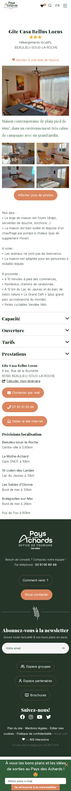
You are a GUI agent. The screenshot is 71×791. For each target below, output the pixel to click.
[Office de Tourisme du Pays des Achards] (35, 540)
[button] (35, 775)
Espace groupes (38, 666)
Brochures (38, 695)
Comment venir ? (35, 580)
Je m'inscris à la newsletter (35, 787)
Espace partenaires (37, 681)
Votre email (13, 648)
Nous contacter (36, 594)
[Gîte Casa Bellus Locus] (35, 91)
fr (57, 5)
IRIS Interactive (39, 739)
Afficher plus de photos (35, 195)
